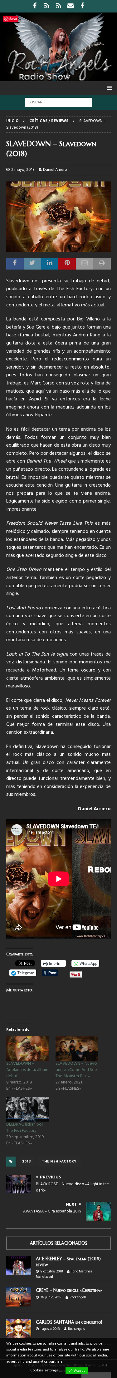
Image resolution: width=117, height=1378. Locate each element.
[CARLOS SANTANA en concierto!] (18, 1328)
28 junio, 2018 (50, 1297)
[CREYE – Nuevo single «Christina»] (18, 1296)
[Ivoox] (46, 6)
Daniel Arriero (55, 169)
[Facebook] (34, 6)
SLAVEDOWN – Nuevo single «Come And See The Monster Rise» (76, 1070)
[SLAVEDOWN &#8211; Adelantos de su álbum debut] (27, 1048)
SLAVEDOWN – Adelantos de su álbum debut (27, 1070)
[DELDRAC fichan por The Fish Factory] (27, 1109)
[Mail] (70, 6)
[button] (108, 87)
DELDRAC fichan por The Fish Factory (24, 1127)
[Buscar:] (58, 102)
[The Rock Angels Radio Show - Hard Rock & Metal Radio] (58, 77)
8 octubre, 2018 (51, 1271)
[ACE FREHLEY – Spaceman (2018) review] (18, 1265)
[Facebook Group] (82, 6)
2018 (26, 1161)
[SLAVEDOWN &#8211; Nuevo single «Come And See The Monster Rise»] (77, 1048)
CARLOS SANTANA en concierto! (69, 1322)
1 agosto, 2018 (50, 1329)
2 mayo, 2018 (23, 169)
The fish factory (59, 1161)
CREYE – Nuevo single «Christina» (69, 1290)
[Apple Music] (58, 6)
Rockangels (78, 1297)
